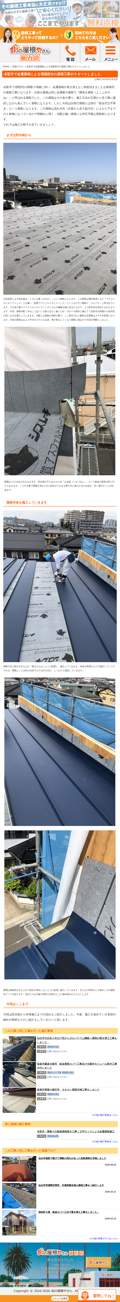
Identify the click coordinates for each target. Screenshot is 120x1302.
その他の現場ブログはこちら (103, 1238)
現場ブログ (17, 66)
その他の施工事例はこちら (105, 1115)
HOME (6, 66)
